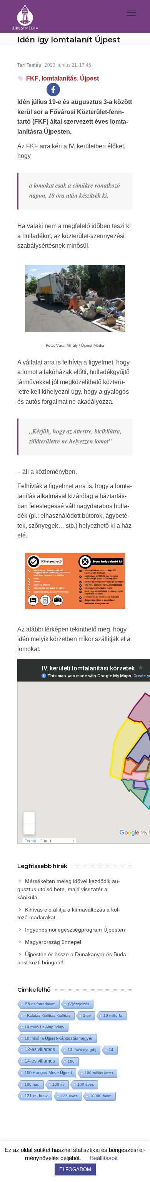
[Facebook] (53, 89)
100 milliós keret (99, 1073)
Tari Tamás (29, 65)
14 (111, 1050)
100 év (58, 1084)
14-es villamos (40, 1061)
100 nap (32, 1084)
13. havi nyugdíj (82, 1050)
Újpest (89, 78)
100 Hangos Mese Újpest (48, 1072)
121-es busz (36, 1095)
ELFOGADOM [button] (75, 1169)
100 (71, 1061)
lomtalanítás (59, 78)
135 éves (69, 1096)
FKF (32, 78)
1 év (87, 1015)
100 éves (85, 1084)
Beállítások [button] (104, 1158)
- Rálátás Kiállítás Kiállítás (47, 1015)
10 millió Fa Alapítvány (44, 1027)
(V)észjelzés (78, 1004)
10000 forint (101, 1096)
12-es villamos (40, 1049)
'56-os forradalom (40, 1004)
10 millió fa (112, 1015)
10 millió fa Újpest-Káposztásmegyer (59, 1038)
